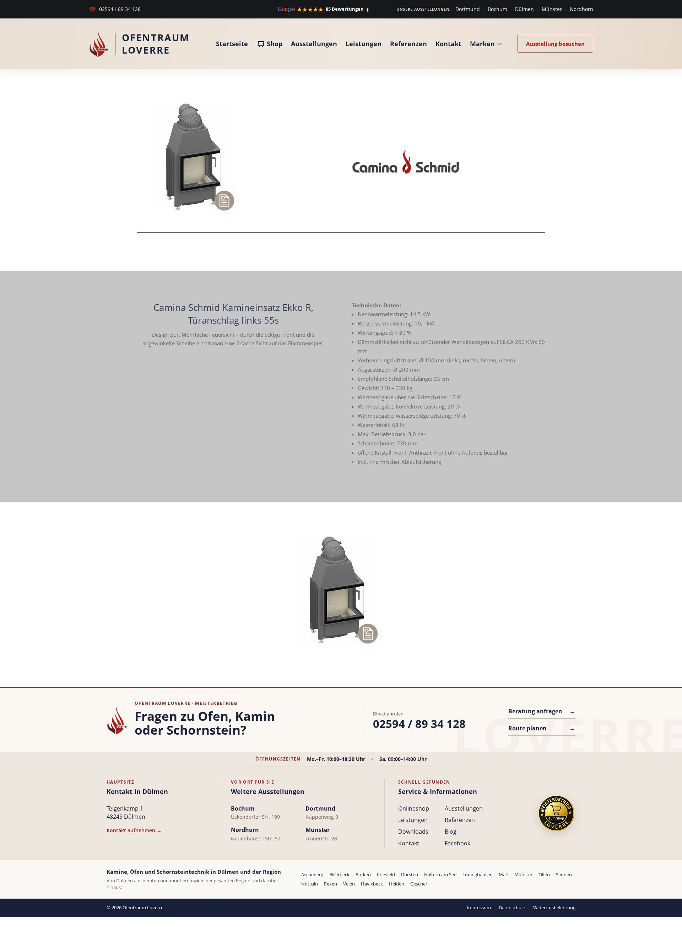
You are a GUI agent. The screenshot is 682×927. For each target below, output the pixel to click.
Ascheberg (312, 874)
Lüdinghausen (477, 874)
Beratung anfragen (541, 711)
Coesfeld (386, 874)
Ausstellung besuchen (555, 43)
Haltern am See (440, 874)
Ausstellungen (314, 43)
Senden (564, 874)
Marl (503, 874)
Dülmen (524, 9)
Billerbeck (339, 874)
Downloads (413, 831)
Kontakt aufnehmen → (134, 830)
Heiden (396, 884)
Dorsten (409, 874)
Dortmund (467, 9)
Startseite (232, 43)
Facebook (457, 843)
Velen (349, 884)
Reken (330, 884)
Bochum (497, 9)
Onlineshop (413, 808)
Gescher (418, 884)
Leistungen (363, 43)
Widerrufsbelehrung (554, 907)
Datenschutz (512, 907)
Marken (482, 43)
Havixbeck (372, 884)
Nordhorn (581, 9)
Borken (363, 874)
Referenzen (408, 43)
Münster (552, 9)
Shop (274, 43)
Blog (450, 831)
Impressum (479, 907)
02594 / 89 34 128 (115, 9)
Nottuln (309, 884)
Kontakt (448, 43)
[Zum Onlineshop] (556, 813)
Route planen (541, 728)
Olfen (544, 874)
